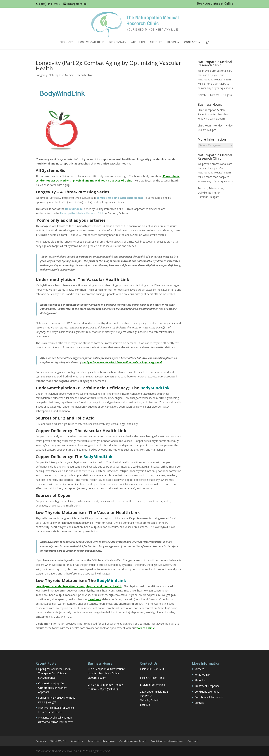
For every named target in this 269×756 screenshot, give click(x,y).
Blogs (171, 42)
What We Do (202, 674)
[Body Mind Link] (62, 99)
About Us (138, 42)
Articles (156, 42)
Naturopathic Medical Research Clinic (71, 75)
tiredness (94, 599)
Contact (190, 42)
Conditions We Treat (207, 691)
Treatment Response (207, 686)
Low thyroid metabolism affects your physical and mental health (79, 586)
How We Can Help (91, 42)
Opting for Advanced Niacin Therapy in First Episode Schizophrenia (54, 673)
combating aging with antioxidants (119, 197)
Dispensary (118, 42)
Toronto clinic (145, 628)
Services (67, 42)
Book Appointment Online (215, 3)
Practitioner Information (209, 697)
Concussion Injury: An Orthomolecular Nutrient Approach (52, 688)
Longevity (41, 75)
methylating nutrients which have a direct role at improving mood (122, 362)
